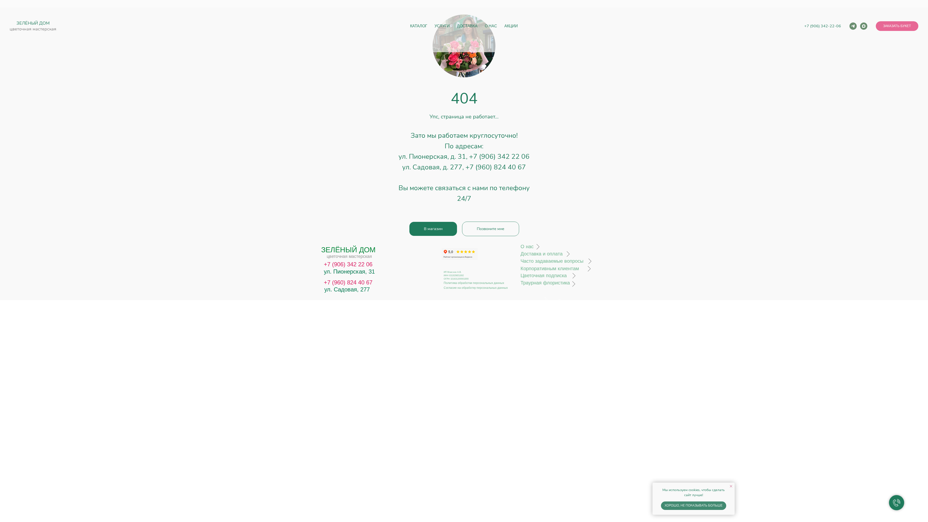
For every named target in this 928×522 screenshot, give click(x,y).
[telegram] (853, 26)
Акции (511, 26)
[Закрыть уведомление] (731, 486)
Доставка (467, 26)
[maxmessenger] (863, 26)
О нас (491, 26)
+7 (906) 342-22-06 (822, 26)
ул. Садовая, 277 (347, 289)
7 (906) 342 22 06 (349, 264)
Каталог (418, 26)
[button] (897, 26)
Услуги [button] (442, 26)
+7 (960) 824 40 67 (495, 167)
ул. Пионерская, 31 (349, 271)
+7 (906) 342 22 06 (499, 156)
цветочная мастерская (33, 29)
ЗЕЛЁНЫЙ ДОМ (33, 23)
